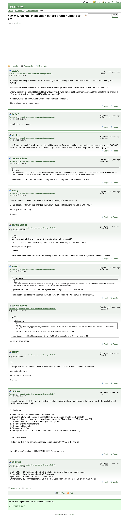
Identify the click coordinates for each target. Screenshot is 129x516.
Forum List (14, 66)
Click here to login (17, 506)
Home (10, 11)
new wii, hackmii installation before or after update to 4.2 (31, 73)
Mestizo (16, 135)
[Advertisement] (63, 42)
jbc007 (15, 114)
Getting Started (32, 11)
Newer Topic (15, 488)
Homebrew (19, 11)
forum (59, 514)
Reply (106, 106)
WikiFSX (16, 462)
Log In (97, 2)
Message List (28, 66)
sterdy (18, 23)
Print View (61, 493)
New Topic (42, 66)
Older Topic (29, 488)
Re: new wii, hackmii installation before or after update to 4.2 (32, 117)
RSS (71, 493)
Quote (115, 106)
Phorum (72, 514)
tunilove (16, 391)
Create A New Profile (113, 2)
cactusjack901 (19, 158)
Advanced (115, 17)
